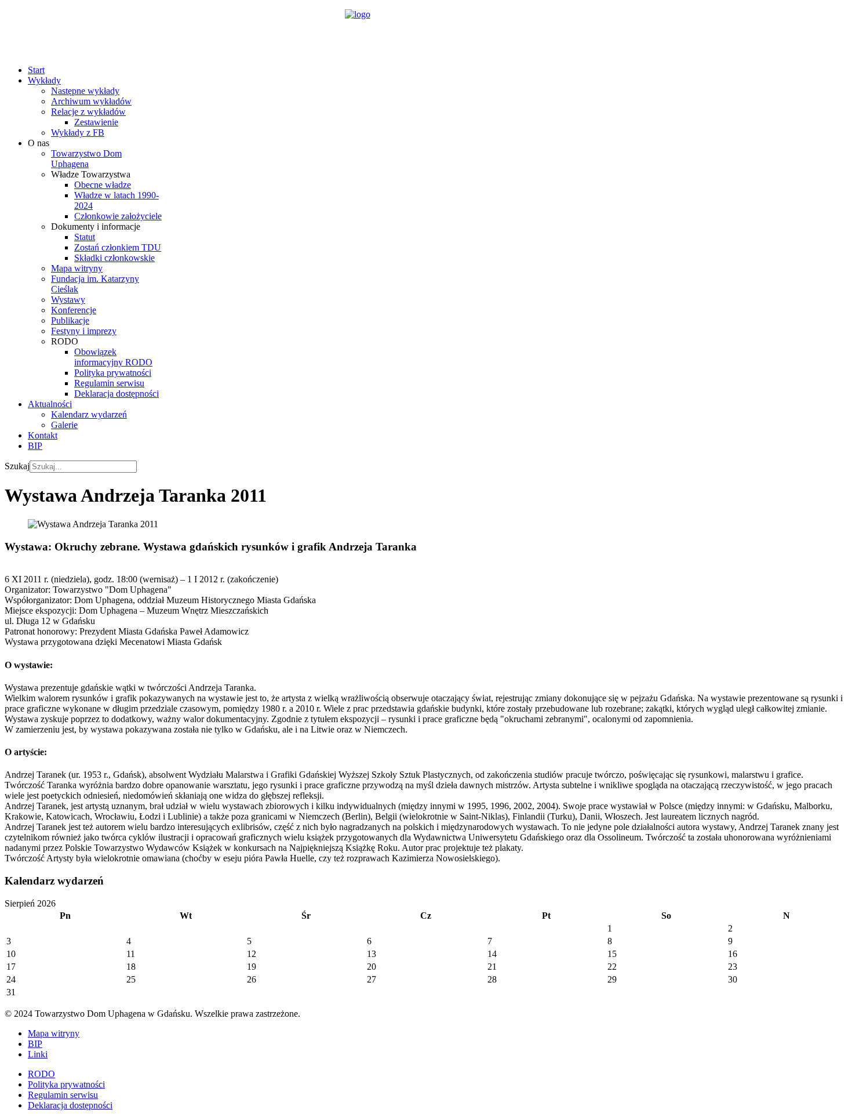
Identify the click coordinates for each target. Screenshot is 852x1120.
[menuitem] (36, 70)
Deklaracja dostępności (70, 1105)
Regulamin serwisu (63, 1095)
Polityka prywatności (66, 1084)
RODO (41, 1074)
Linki (38, 1054)
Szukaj (17, 466)
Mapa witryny (53, 1033)
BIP (35, 1044)
